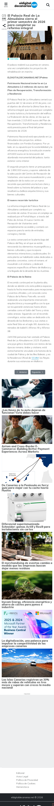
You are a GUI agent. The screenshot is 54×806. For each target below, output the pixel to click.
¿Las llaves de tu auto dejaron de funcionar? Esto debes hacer (23, 411)
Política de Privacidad (27, 779)
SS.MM (35, 357)
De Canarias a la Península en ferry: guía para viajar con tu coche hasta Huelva (25, 488)
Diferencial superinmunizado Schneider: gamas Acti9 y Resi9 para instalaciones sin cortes (26, 526)
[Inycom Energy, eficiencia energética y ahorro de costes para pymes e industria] (27, 585)
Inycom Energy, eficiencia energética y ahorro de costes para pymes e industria (27, 604)
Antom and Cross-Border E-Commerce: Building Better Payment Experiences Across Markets (26, 449)
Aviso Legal (22, 776)
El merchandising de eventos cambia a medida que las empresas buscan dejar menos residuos (27, 565)
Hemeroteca (22, 786)
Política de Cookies (25, 783)
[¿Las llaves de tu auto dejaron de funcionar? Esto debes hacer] (27, 393)
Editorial (20, 773)
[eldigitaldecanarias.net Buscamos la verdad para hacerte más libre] (25, 4)
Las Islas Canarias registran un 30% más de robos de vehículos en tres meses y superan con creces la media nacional (26, 683)
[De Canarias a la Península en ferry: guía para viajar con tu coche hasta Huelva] (27, 468)
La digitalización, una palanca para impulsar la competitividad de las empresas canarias (25, 643)
